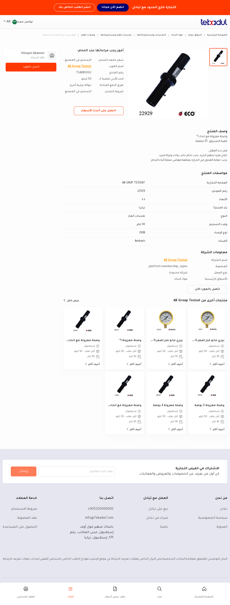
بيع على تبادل (158, 509)
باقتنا (164, 527)
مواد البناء (177, 35)
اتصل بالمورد (31, 67)
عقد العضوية (27, 518)
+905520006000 (100, 509)
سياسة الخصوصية (212, 518)
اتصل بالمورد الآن (207, 289)
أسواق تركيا (195, 35)
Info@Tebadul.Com (99, 518)
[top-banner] (214, 22)
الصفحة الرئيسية (217, 35)
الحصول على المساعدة (20, 527)
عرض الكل (73, 300)
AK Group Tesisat (79, 66)
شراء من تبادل (157, 518)
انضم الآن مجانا (113, 7)
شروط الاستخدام (24, 509)
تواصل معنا (25, 22)
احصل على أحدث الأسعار (98, 110)
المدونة (222, 527)
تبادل (223, 509)
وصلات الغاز (88, 35)
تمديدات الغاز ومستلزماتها (116, 35)
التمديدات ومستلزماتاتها (151, 35)
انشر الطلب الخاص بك (75, 7)
